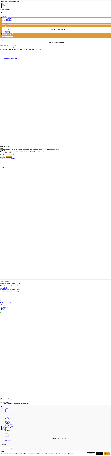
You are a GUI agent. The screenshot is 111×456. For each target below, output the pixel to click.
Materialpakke (19, 159)
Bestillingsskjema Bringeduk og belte (10, 417)
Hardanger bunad (13, 159)
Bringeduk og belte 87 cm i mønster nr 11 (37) (9, 291)
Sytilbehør (4, 23)
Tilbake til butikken (8, 440)
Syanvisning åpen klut (6, 34)
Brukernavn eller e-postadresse (7, 447)
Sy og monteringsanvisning (7, 33)
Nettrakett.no (10, 402)
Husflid (3, 5)
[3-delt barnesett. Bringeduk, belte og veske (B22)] (5, 57)
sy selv (33, 159)
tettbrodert (36, 159)
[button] (4, 16)
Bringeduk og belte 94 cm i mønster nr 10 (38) (9, 285)
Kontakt (3, 4)
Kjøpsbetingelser (16, 403)
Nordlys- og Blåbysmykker (10, 27)
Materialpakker (7, 22)
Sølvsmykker (7, 32)
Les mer (75, 453)
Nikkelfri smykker (8, 31)
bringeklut (8, 159)
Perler (6, 21)
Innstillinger (91, 453)
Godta (106, 453)
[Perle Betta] (5, 9)
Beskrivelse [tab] (4, 262)
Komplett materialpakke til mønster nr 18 (8, 302)
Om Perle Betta (5, 3)
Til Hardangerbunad (8, 18)
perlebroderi (30, 159)
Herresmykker (7, 29)
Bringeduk (5, 159)
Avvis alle (100, 453)
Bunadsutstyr (5, 17)
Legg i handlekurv (9, 156)
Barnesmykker (7, 30)
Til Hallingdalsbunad (8, 20)
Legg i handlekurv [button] (3, 288)
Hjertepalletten (8, 420)
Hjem (1, 47)
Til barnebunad (7, 19)
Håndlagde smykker (6, 418)
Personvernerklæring (25, 403)
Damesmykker (7, 28)
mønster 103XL (24, 159)
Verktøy (6, 415)
